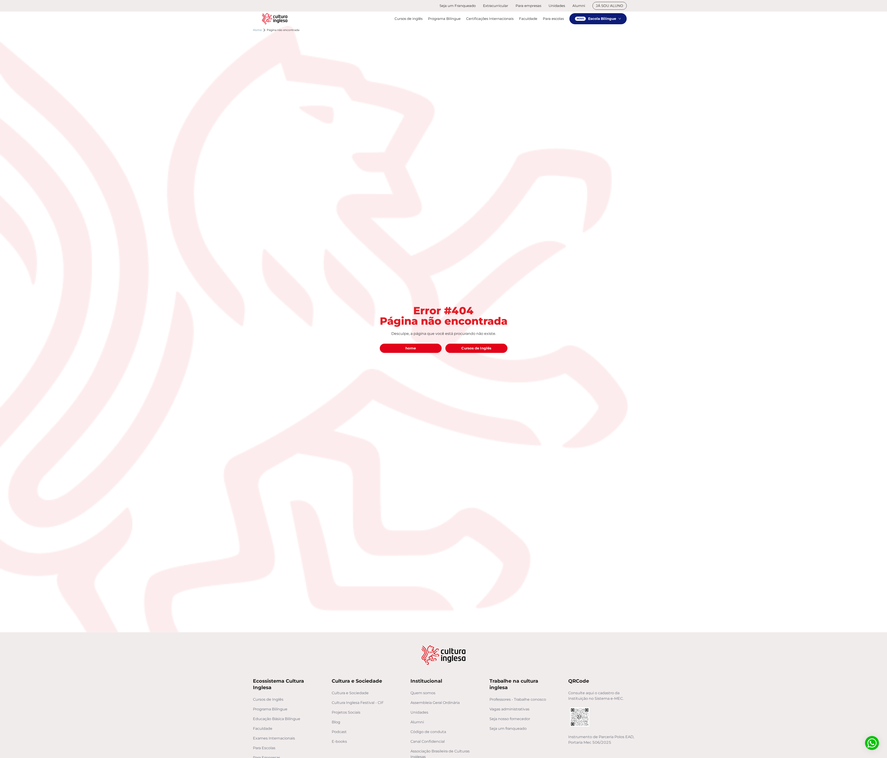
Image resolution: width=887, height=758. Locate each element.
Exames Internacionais (274, 738)
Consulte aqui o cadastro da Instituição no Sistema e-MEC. (595, 696)
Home (257, 30)
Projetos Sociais (346, 712)
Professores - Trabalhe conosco (517, 699)
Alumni (578, 5)
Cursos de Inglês (268, 699)
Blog (336, 722)
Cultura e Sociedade (350, 693)
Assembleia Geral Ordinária (435, 702)
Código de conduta (428, 732)
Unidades (557, 5)
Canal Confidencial (427, 741)
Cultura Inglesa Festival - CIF (358, 702)
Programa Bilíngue (270, 709)
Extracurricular (495, 5)
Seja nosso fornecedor (509, 719)
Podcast (339, 732)
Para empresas (528, 5)
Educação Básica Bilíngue (276, 719)
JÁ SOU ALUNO (609, 5)
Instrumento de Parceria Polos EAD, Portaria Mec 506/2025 (601, 740)
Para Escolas (264, 748)
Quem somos (422, 693)
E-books (339, 741)
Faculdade (262, 728)
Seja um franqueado (508, 728)
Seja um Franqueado (458, 5)
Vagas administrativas (509, 709)
